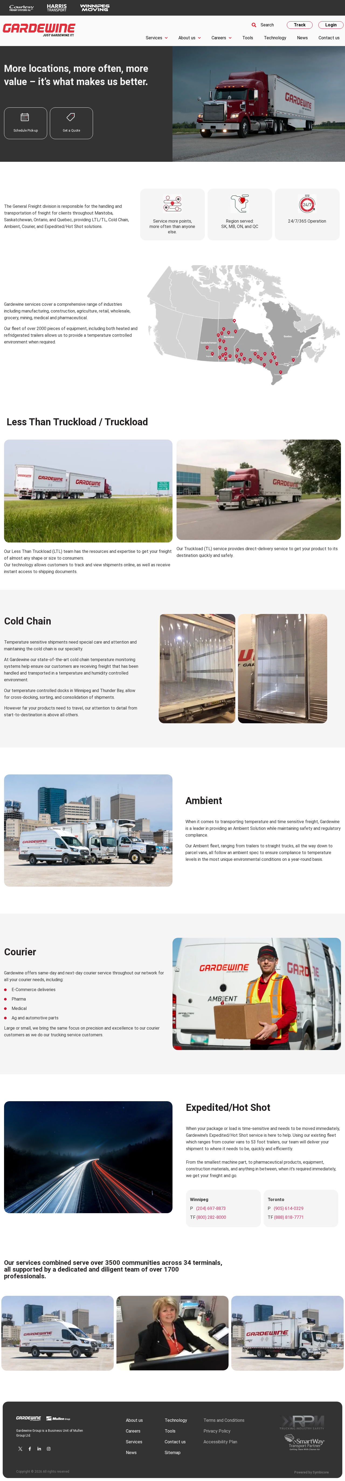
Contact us (329, 37)
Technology (275, 37)
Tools (247, 37)
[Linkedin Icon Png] (39, 1449)
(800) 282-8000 (211, 1217)
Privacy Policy (216, 1431)
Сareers (133, 1431)
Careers (219, 37)
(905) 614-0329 (288, 1208)
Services (154, 37)
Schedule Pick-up (25, 130)
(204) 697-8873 (211, 1208)
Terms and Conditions (223, 1420)
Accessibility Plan (220, 1441)
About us (186, 37)
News (302, 37)
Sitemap (173, 1452)
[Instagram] (48, 1449)
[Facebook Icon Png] (30, 1449)
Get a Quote (71, 130)
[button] (262, 25)
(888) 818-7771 (289, 1217)
